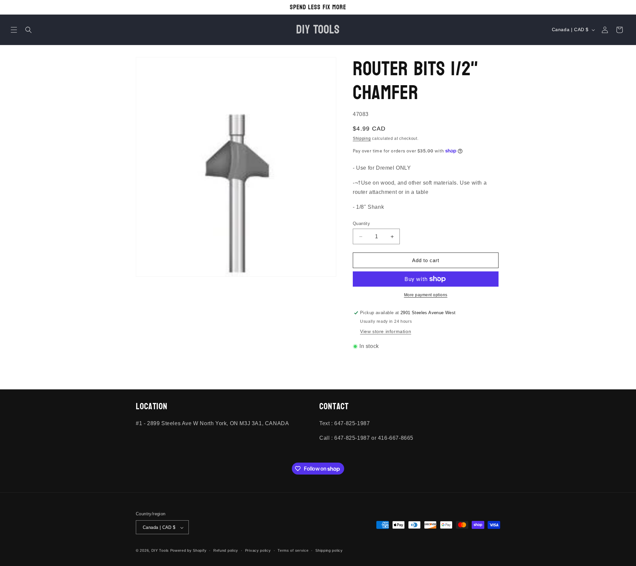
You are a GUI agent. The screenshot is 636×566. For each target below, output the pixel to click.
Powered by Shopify (188, 551)
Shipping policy (329, 550)
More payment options (426, 295)
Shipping (362, 138)
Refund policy (225, 550)
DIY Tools (160, 551)
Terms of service (293, 550)
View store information (385, 331)
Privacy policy (258, 550)
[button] (14, 30)
